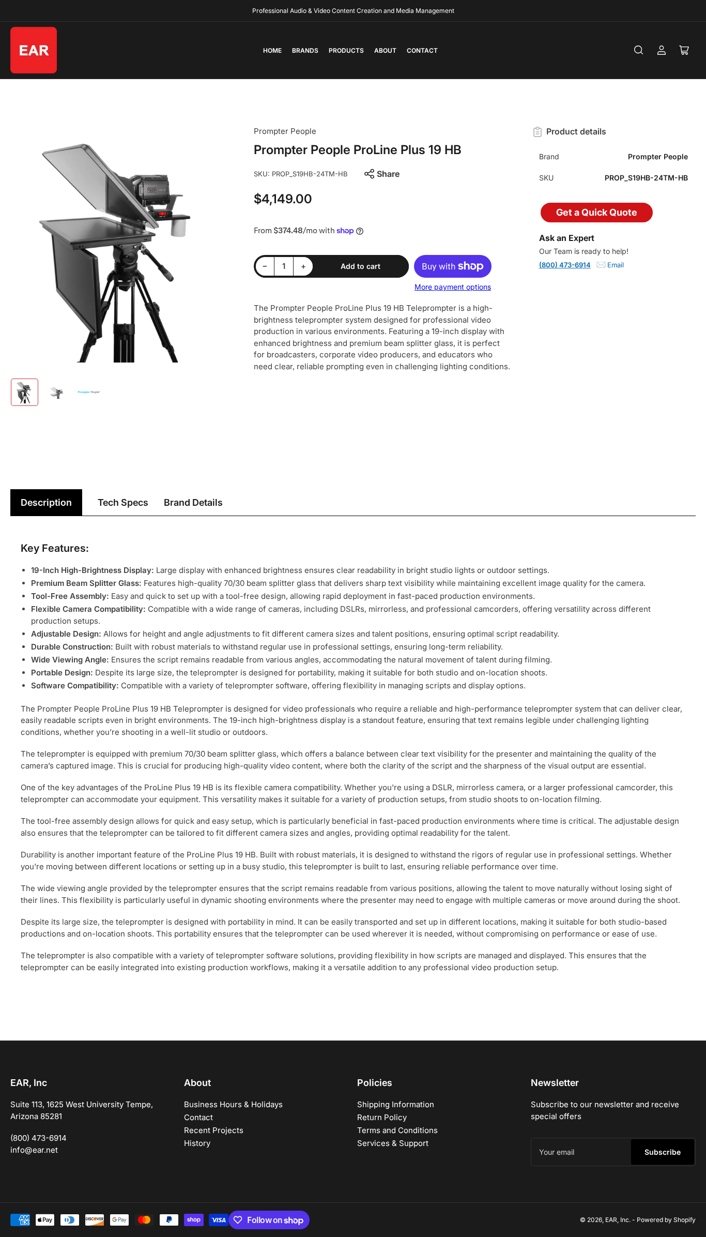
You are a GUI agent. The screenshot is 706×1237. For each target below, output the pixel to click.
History (197, 1143)
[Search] (638, 50)
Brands (305, 50)
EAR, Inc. (618, 1220)
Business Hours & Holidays (233, 1104)
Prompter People (285, 131)
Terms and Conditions (397, 1130)
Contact (422, 50)
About (385, 50)
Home (272, 50)
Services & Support (392, 1143)
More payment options (453, 286)
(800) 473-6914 (565, 265)
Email (615, 265)
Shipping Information (395, 1104)
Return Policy (382, 1117)
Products (346, 50)
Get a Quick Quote (596, 212)
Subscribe (662, 1152)
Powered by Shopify (666, 1220)
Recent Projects (213, 1130)
